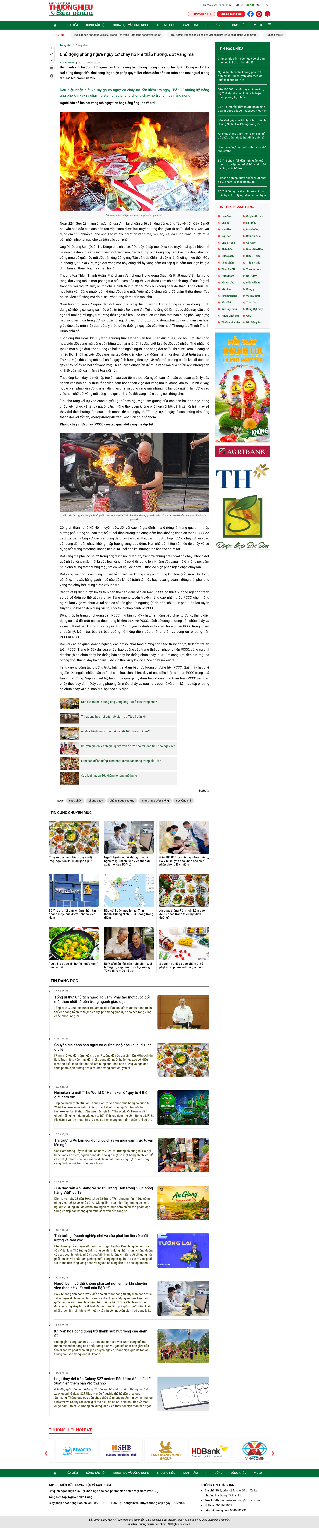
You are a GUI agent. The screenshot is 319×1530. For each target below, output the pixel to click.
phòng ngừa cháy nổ (122, 800)
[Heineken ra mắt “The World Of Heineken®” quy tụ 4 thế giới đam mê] (183, 1107)
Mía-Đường (252, 229)
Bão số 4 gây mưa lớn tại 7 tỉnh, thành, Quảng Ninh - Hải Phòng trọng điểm (128, 914)
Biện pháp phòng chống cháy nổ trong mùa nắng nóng (147, 95)
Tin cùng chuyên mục (71, 812)
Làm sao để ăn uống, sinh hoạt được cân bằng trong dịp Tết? (121, 761)
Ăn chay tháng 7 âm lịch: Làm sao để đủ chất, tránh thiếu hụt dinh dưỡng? (182, 914)
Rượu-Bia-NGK (254, 249)
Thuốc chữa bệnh (231, 322)
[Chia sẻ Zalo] (52, 68)
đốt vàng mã (183, 800)
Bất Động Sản (254, 322)
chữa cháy (75, 800)
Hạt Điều (251, 222)
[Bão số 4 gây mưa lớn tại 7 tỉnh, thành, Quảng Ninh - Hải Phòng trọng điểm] (129, 890)
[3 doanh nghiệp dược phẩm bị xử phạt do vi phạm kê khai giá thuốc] (184, 943)
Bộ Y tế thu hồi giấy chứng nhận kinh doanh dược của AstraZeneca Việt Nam (73, 914)
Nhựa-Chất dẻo (230, 315)
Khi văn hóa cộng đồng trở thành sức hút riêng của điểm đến (100, 1333)
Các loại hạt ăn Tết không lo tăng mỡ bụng (109, 775)
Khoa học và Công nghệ (131, 25)
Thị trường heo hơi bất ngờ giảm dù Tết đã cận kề (113, 716)
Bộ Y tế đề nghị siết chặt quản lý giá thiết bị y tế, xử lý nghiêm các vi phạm (242, 193)
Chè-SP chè (228, 242)
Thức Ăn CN (228, 269)
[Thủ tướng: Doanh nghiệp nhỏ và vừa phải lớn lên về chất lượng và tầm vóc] (183, 1250)
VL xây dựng (253, 295)
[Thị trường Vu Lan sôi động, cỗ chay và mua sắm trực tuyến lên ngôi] (183, 1155)
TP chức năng (229, 295)
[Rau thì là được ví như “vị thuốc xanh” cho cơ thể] (74, 943)
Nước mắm (228, 276)
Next (273, 1450)
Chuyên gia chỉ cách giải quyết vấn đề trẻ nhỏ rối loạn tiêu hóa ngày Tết (128, 746)
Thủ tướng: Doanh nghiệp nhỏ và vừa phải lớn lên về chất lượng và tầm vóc (212, 35)
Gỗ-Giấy (250, 242)
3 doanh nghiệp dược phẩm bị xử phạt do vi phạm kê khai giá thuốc (181, 965)
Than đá (251, 302)
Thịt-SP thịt (253, 262)
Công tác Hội (95, 25)
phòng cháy (96, 800)
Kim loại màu (229, 309)
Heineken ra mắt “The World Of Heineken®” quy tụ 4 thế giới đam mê (100, 1094)
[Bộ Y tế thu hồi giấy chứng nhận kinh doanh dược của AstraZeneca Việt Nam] (74, 890)
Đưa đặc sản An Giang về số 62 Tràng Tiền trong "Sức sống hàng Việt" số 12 (116, 35)
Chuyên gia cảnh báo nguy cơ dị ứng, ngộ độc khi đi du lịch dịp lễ (70, 859)
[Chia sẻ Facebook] (52, 76)
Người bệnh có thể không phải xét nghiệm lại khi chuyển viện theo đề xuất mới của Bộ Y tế (127, 861)
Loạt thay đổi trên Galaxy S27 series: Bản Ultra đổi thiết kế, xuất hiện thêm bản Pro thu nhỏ (102, 1381)
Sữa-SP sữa (253, 256)
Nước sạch (228, 256)
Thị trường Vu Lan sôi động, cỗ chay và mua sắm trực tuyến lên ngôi (103, 1142)
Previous (46, 1450)
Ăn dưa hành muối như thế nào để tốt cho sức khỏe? (115, 731)
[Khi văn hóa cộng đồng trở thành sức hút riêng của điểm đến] (183, 1346)
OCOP (249, 315)
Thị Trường (214, 25)
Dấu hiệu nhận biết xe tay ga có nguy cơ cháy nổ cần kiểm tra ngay (115, 89)
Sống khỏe (238, 25)
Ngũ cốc (226, 236)
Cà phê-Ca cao (254, 216)
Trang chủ (65, 45)
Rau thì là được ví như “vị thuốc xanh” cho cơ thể (73, 965)
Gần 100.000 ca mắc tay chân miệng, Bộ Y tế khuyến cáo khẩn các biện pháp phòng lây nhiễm (184, 861)
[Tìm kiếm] (267, 14)
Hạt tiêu (226, 229)
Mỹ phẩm (227, 289)
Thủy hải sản (253, 269)
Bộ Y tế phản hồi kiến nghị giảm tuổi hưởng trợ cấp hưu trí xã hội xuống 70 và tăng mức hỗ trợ (128, 967)
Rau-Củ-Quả (253, 236)
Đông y (250, 289)
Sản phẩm (190, 25)
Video (258, 25)
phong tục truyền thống (155, 800)
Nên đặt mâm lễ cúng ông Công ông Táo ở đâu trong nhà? (119, 702)
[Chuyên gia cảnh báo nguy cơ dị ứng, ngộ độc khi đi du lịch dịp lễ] (74, 837)
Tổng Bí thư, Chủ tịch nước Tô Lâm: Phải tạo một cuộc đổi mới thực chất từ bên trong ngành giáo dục (102, 999)
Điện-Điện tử (253, 282)
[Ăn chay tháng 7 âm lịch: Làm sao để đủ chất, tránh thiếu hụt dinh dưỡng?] (184, 890)
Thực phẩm (228, 262)
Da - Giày (251, 276)
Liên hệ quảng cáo (231, 13)
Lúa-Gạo (226, 216)
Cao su (225, 222)
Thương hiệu (166, 25)
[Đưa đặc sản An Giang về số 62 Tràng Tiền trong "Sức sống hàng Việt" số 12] (183, 1203)
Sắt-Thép (227, 302)
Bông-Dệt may (254, 309)
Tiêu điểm (71, 25)
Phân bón (227, 249)
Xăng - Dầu (228, 282)
